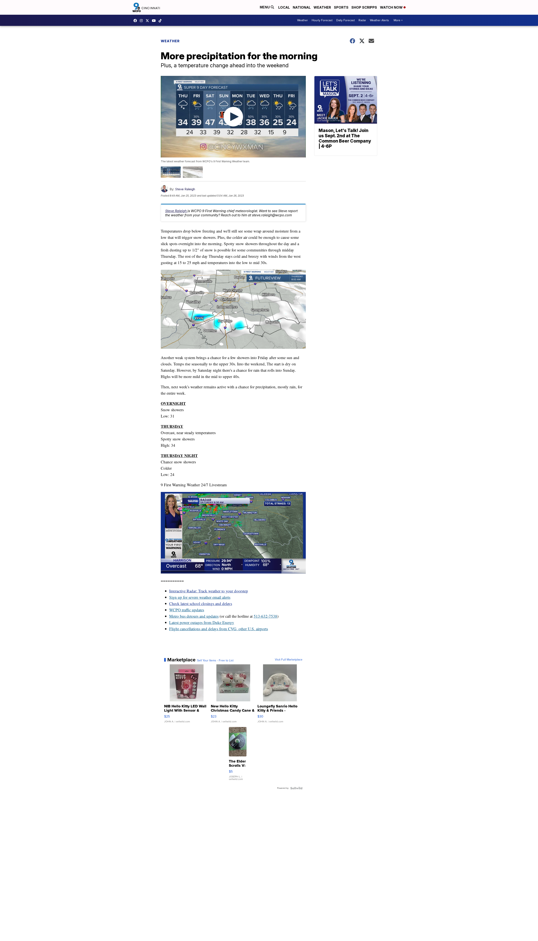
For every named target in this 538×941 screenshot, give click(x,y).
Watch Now (392, 7)
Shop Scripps (364, 7)
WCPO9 (136, 20)
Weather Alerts (379, 20)
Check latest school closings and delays (200, 603)
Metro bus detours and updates (194, 616)
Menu (265, 7)
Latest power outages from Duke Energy (201, 622)
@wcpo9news (161, 20)
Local (284, 7)
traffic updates (192, 609)
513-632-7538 (265, 616)
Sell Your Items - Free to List (215, 660)
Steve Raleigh (185, 189)
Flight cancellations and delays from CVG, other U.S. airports (218, 628)
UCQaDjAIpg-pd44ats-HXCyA (155, 20)
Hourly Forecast (322, 20)
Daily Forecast (345, 20)
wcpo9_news (142, 20)
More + (398, 20)
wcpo (148, 20)
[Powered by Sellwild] (296, 788)
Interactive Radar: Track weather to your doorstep (208, 590)
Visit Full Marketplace (288, 659)
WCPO (175, 609)
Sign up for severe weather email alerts (199, 597)
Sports (341, 7)
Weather (322, 7)
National (302, 7)
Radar (362, 20)
